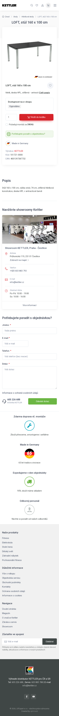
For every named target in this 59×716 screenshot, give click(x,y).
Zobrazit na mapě (18, 260)
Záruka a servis (9, 622)
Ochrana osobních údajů (13, 591)
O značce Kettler (10, 617)
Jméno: (6, 325)
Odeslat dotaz (42, 401)
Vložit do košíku (38, 117)
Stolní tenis (7, 547)
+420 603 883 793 (18, 270)
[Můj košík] (48, 5)
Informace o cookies (12, 595)
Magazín (6, 613)
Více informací (29, 305)
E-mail (6, 338)
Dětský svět (7, 551)
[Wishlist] (36, 5)
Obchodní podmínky (11, 582)
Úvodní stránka (9, 609)
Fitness (5, 538)
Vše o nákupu (8, 573)
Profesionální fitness (12, 560)
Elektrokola (7, 542)
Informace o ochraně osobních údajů (20, 393)
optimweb (34, 711)
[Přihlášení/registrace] (42, 5)
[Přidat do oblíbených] (50, 85)
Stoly (15, 17)
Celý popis (44, 92)
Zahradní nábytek (10, 555)
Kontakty (6, 586)
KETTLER (18, 151)
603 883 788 (37, 682)
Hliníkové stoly (28, 17)
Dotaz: (6, 364)
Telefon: (6, 351)
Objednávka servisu (11, 578)
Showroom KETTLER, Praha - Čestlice (26, 248)
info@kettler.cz (17, 282)
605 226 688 (13, 399)
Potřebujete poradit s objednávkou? (28, 134)
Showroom (7, 626)
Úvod (7, 17)
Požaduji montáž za (21, 124)
